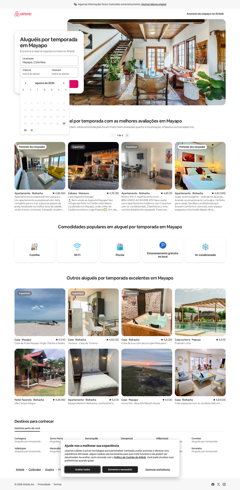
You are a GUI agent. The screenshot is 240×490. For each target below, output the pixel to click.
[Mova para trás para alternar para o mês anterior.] (26, 83)
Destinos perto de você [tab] (27, 428)
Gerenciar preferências (157, 469)
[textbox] (35, 74)
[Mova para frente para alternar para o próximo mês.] (64, 83)
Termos (57, 484)
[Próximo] (127, 135)
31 (32, 130)
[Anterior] (113, 135)
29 (64, 123)
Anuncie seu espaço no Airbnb (205, 14)
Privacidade (44, 484)
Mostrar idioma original (153, 4)
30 (25, 130)
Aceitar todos (82, 469)
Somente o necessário (120, 469)
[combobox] (49, 62)
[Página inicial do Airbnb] (23, 14)
